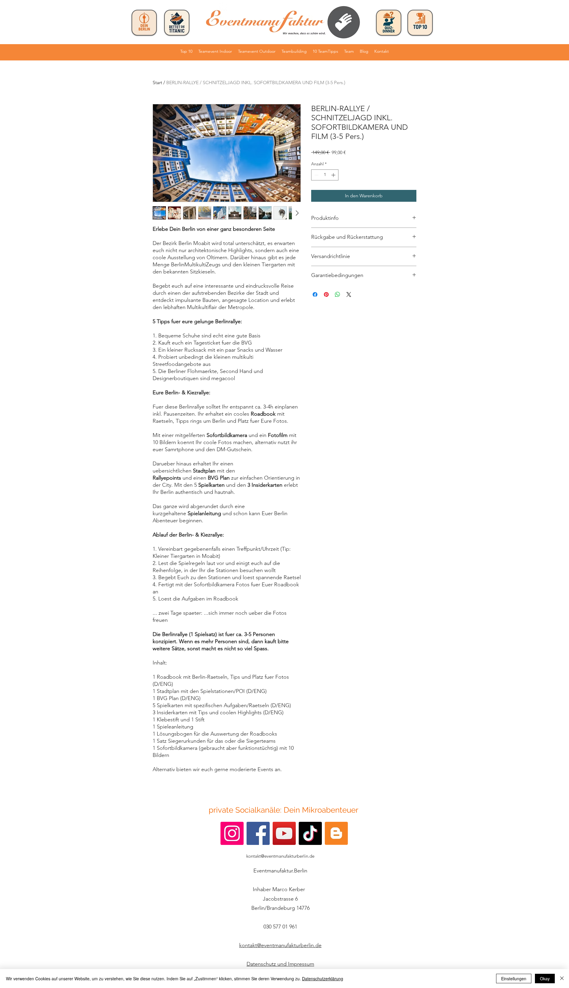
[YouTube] (284, 833)
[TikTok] (310, 833)
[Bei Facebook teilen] (315, 294)
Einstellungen (513, 978)
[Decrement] (315, 175)
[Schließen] (561, 978)
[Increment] (334, 175)
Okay (545, 978)
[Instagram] (232, 833)
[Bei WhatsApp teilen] (337, 294)
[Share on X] (348, 294)
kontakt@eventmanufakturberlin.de (280, 856)
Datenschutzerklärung (322, 978)
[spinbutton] (324, 175)
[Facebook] (258, 833)
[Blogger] (336, 833)
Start (157, 82)
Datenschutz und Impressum (280, 964)
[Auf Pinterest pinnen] (326, 294)
